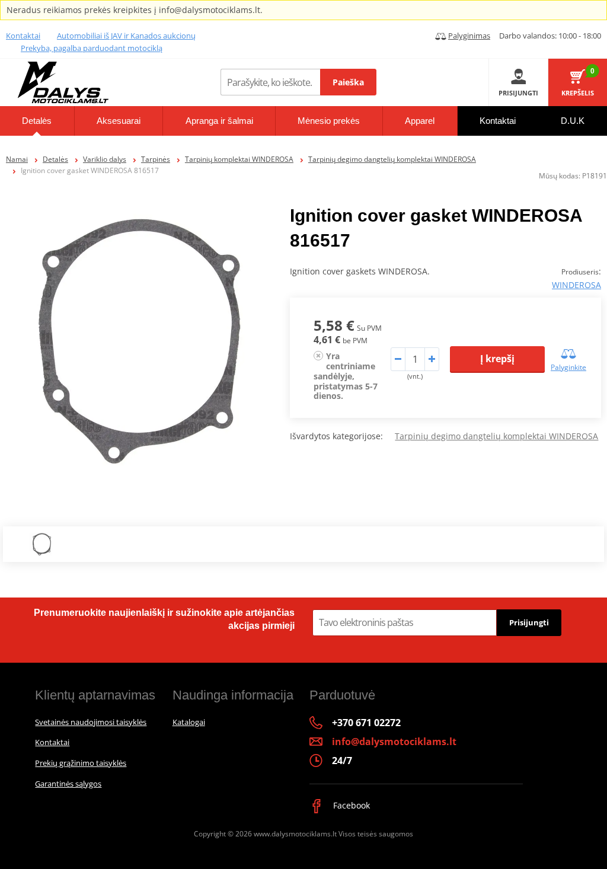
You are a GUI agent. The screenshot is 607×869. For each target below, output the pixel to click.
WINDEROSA (576, 284)
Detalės (55, 159)
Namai (17, 159)
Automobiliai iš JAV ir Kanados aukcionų (126, 35)
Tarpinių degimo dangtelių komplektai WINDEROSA (392, 159)
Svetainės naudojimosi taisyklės (90, 722)
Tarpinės (155, 159)
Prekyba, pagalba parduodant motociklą (91, 48)
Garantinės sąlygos (68, 783)
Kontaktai (23, 35)
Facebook (350, 805)
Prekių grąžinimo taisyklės (80, 763)
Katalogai (188, 722)
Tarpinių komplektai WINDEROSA (239, 159)
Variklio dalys (104, 159)
